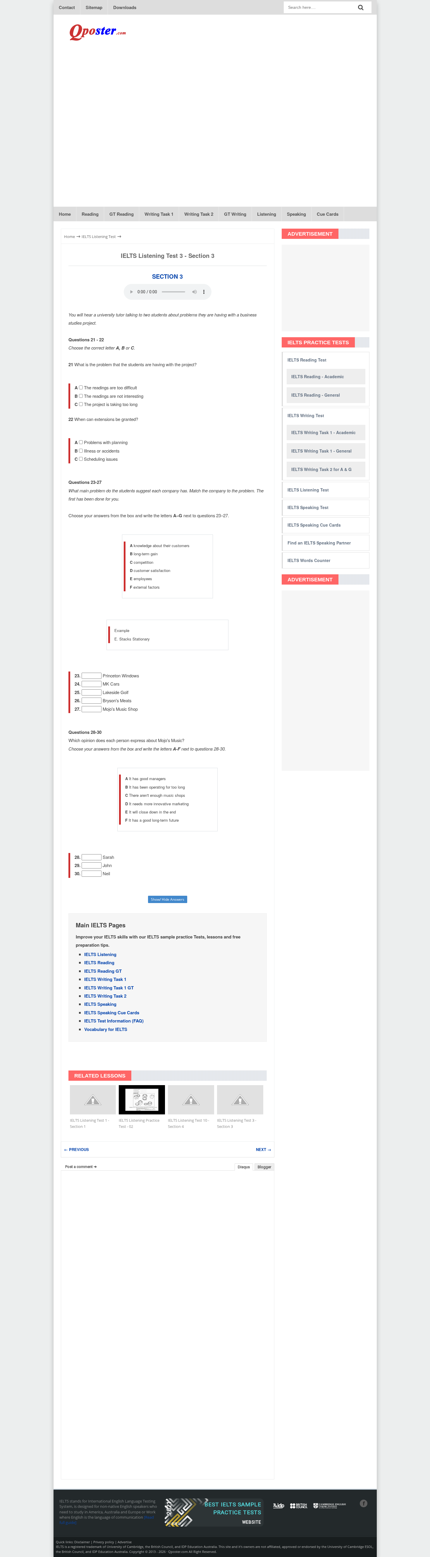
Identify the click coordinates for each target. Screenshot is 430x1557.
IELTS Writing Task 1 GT (109, 987)
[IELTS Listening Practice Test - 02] (142, 1099)
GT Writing (235, 214)
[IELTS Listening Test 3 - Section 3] (240, 1099)
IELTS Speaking (100, 1004)
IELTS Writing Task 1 (105, 979)
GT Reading (121, 214)
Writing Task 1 (159, 214)
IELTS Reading (99, 962)
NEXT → (263, 1149)
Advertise (125, 1542)
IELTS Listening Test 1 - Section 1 (89, 1123)
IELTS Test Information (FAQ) (114, 1021)
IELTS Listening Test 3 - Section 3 (167, 255)
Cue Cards (327, 214)
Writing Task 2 (198, 214)
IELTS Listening (100, 954)
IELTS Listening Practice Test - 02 (139, 1123)
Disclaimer (82, 1542)
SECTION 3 (167, 276)
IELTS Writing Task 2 (105, 996)
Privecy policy (103, 1542)
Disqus (244, 1167)
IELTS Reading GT (103, 971)
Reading (90, 214)
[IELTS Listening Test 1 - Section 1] (93, 1099)
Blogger (264, 1167)
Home (65, 214)
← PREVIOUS (76, 1149)
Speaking (296, 214)
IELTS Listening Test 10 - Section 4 (188, 1123)
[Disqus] (167, 1249)
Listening (266, 214)
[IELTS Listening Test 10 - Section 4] (191, 1099)
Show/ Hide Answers (167, 899)
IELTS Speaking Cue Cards (111, 1012)
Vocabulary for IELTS (105, 1029)
